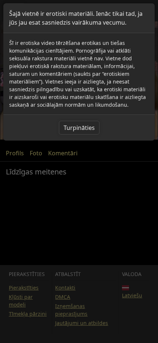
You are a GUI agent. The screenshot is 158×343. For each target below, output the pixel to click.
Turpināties (79, 128)
